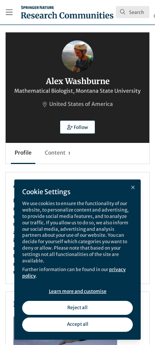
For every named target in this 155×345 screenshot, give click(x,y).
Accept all (77, 324)
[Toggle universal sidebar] (9, 12)
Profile (23, 152)
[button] (77, 127)
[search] (132, 12)
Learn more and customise (77, 291)
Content (57, 152)
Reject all (77, 307)
